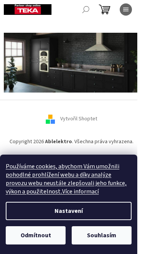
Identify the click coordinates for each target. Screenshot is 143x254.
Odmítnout (36, 235)
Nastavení (69, 211)
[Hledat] (85, 9)
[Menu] (125, 9)
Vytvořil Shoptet (78, 119)
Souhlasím (101, 235)
